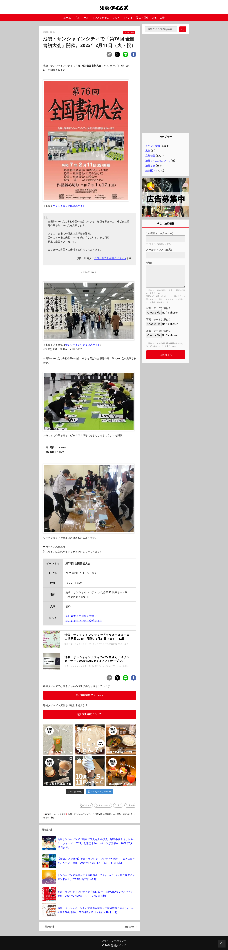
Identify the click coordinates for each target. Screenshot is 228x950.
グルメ (116, 17)
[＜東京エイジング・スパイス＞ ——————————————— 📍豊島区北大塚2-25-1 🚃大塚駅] (121, 739)
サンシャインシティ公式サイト (82, 344)
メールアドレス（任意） (159, 249)
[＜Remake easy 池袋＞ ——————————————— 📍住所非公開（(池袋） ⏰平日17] (121, 771)
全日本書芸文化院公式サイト (69, 205)
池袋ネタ (150, 165)
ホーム (67, 17)
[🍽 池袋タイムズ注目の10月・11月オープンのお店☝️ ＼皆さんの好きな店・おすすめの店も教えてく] (90, 771)
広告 (162, 17)
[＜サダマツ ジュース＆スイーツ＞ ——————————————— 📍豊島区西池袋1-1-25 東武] (58, 739)
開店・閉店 (142, 17)
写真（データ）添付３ (158, 330)
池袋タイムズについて (157, 160)
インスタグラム (100, 17)
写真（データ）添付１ (158, 308)
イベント (128, 17)
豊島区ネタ (151, 170)
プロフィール (81, 17)
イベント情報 (129, 32)
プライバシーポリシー (114, 940)
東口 (119, 805)
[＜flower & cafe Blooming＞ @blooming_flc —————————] (58, 771)
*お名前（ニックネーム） (160, 233)
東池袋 (132, 805)
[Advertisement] (165, 83)
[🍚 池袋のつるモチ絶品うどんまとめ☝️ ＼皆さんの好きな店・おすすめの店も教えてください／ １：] (90, 739)
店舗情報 (150, 155)
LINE (154, 17)
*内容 (149, 262)
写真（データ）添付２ (158, 319)
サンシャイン (104, 805)
